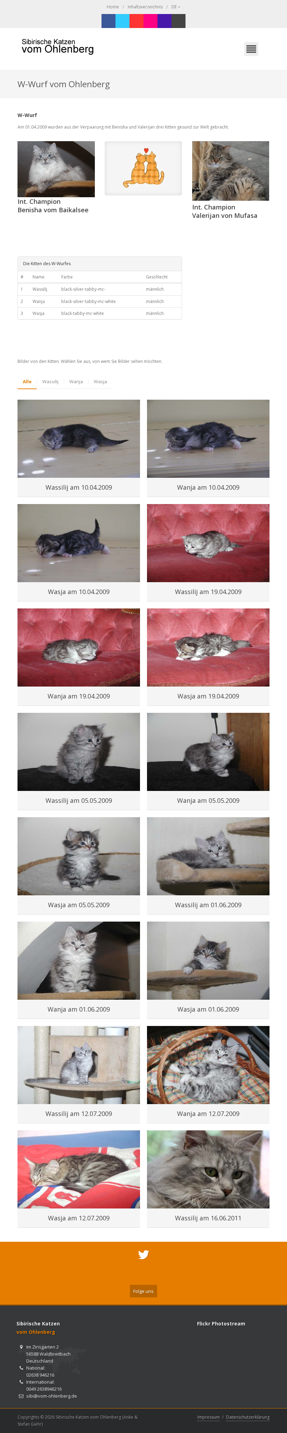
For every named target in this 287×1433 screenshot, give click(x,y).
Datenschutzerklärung (248, 1417)
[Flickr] (151, 21)
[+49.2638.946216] (165, 21)
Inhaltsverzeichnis (145, 7)
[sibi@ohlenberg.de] (179, 21)
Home (113, 7)
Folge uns (143, 1291)
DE (175, 7)
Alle (27, 381)
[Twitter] (122, 21)
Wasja (100, 381)
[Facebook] (108, 21)
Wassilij (50, 381)
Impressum (208, 1417)
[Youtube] (137, 21)
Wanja (76, 381)
